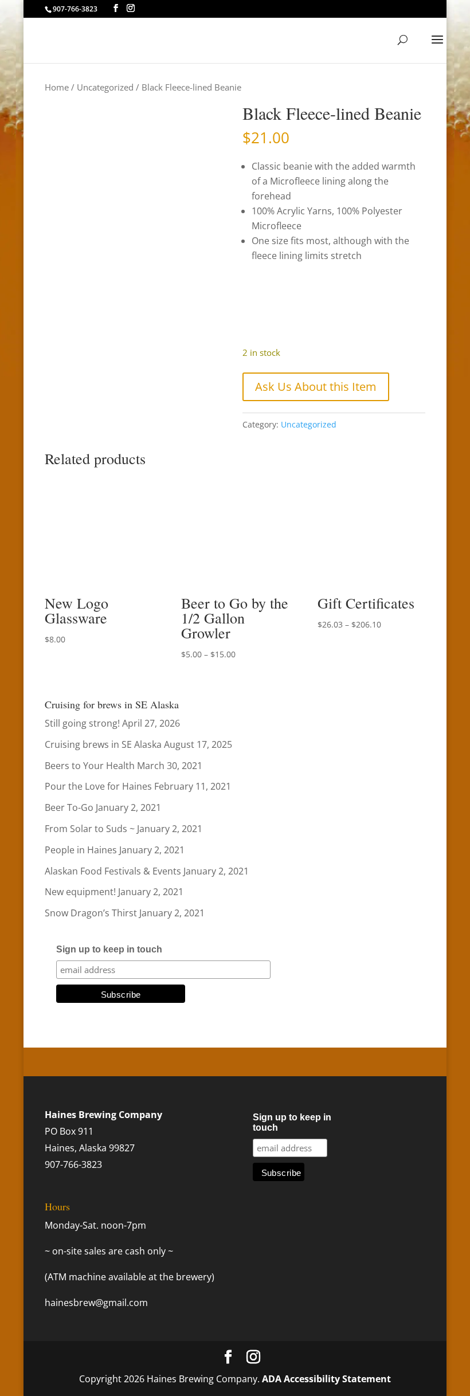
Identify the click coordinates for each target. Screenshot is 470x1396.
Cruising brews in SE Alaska (103, 744)
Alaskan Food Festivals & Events (113, 871)
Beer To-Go (69, 807)
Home (57, 87)
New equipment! (80, 891)
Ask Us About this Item (316, 386)
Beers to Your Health (90, 765)
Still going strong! (82, 723)
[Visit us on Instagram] (131, 8)
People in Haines (81, 850)
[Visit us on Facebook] (116, 8)
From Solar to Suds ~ (90, 828)
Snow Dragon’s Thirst (91, 913)
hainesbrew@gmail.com (96, 1302)
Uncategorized (105, 87)
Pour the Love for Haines (98, 786)
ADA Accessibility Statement (326, 1379)
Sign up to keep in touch (109, 949)
